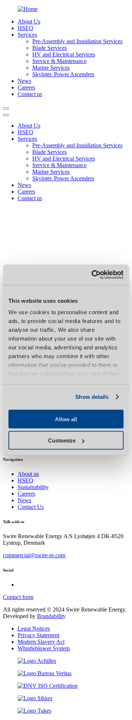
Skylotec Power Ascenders (63, 74)
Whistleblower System (44, 648)
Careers (26, 494)
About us (28, 474)
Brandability (51, 616)
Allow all (66, 419)
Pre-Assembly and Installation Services (77, 41)
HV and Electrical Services (63, 54)
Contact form (18, 597)
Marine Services (51, 68)
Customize (62, 440)
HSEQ (25, 480)
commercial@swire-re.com (34, 555)
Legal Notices (34, 628)
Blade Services (49, 48)
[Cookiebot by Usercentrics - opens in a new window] (93, 275)
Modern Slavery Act (41, 642)
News (24, 500)
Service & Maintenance (59, 61)
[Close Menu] (6, 115)
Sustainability (33, 487)
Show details (92, 397)
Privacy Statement (38, 635)
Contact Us (31, 507)
